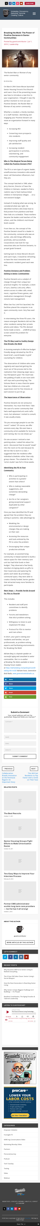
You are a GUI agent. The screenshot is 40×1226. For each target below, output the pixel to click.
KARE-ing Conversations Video (14, 1140)
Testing (6, 1168)
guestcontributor (19, 41)
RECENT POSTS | (7, 1201)
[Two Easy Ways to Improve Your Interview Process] (20, 861)
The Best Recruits (12, 813)
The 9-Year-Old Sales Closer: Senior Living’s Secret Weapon (19, 977)
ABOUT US (28, 1201)
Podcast (7, 1159)
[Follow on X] (6, 3)
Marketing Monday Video (13, 1144)
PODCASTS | (15, 1201)
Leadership (13, 44)
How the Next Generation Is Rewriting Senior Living (20, 984)
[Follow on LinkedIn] (13, 3)
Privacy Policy (28, 1218)
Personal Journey (10, 1154)
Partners (7, 1149)
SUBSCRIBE (30, 3)
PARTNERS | (21, 1201)
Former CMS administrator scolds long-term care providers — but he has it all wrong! (19, 906)
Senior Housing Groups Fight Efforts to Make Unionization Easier (18, 843)
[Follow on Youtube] (21, 3)
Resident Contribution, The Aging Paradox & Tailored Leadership (19, 998)
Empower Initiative (10, 1130)
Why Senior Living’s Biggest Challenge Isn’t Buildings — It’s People (19, 991)
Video (6, 1173)
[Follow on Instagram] (17, 3)
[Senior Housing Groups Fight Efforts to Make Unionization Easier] (20, 828)
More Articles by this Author (20, 942)
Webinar (7, 1178)
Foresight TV (8, 1135)
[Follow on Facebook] (10, 3)
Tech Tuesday (9, 1164)
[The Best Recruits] (20, 800)
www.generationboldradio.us (23, 673)
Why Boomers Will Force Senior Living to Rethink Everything (18, 971)
